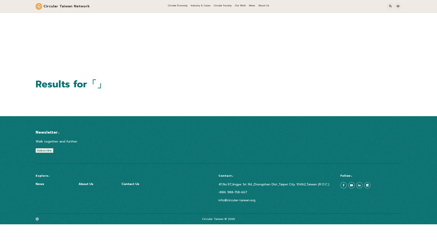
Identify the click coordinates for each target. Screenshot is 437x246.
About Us (86, 184)
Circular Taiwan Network (67, 6)
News (40, 184)
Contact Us (130, 184)
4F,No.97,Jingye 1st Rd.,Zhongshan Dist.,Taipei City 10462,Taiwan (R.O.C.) (273, 184)
